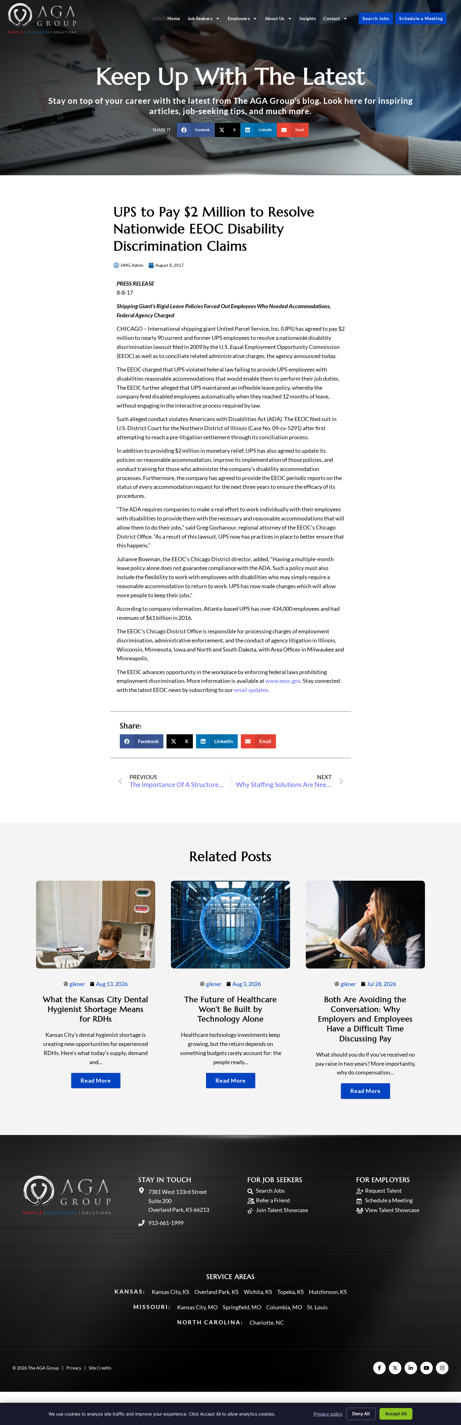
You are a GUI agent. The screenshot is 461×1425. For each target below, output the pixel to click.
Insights (307, 18)
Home (173, 18)
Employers (239, 18)
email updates (251, 689)
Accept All (396, 1413)
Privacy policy (328, 1414)
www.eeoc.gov (282, 680)
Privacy (73, 1367)
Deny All (361, 1413)
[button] (196, 130)
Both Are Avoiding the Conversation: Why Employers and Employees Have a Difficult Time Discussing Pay (365, 1019)
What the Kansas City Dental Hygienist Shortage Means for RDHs (95, 1009)
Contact (331, 18)
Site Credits (100, 1367)
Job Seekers (200, 18)
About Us (274, 18)
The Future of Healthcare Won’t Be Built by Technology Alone (230, 1009)
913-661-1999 (165, 1222)
